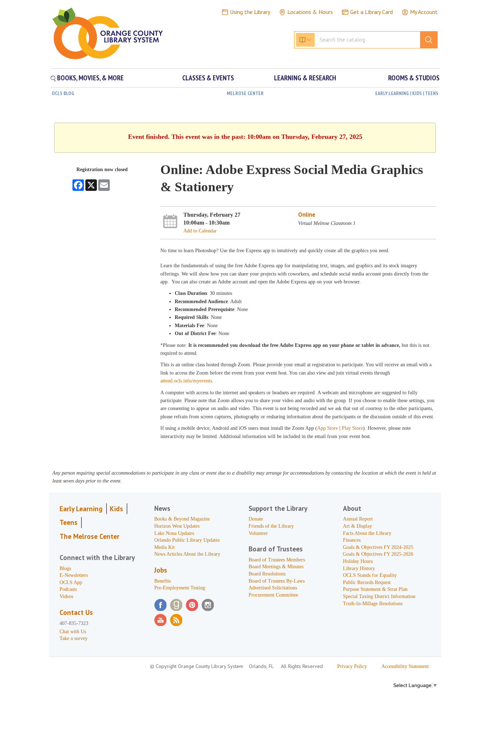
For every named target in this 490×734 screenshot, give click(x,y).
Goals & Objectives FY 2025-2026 (378, 554)
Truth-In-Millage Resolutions (372, 603)
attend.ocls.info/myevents (186, 381)
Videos (66, 596)
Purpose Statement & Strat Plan (375, 589)
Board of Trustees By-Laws (277, 581)
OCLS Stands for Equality (370, 575)
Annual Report (358, 519)
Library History (359, 568)
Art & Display (357, 526)
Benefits (162, 581)
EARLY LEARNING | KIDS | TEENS (406, 93)
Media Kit (164, 547)
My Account (424, 11)
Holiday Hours (358, 561)
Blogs (65, 568)
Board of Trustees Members (277, 560)
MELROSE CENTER (245, 93)
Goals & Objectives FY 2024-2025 (378, 547)
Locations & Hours (310, 11)
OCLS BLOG (63, 93)
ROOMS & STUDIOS (413, 78)
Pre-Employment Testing (179, 588)
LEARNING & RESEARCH (305, 78)
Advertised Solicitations (273, 588)
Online (306, 214)
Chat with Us (73, 631)
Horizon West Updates (176, 526)
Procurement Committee (273, 595)
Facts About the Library (367, 533)
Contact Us (76, 612)
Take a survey (74, 638)
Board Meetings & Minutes (276, 566)
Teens (68, 522)
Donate (256, 519)
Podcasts (68, 589)
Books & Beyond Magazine (182, 519)
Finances (352, 540)
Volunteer (258, 533)
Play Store (352, 428)
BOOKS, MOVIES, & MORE (90, 78)
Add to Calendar (200, 231)
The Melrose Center (89, 536)
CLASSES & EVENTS (208, 78)
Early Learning (81, 508)
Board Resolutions (267, 574)
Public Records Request (367, 582)
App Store (328, 428)
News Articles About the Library (187, 554)
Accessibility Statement (405, 666)
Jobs (160, 570)
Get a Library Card (371, 11)
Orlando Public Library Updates (187, 540)
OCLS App (71, 582)
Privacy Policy (352, 666)
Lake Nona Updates (174, 533)
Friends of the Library (271, 526)
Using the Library (250, 11)
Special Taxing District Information (379, 596)
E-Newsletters (74, 575)
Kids (116, 508)
